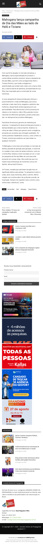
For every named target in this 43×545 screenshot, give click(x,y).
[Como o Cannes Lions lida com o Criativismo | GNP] (8, 229)
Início (3, 11)
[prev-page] (3, 258)
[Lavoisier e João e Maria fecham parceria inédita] (8, 240)
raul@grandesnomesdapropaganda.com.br (21, 520)
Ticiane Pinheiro (32, 189)
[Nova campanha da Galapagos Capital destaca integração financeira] (8, 251)
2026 (4, 232)
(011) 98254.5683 (15, 517)
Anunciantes (9, 11)
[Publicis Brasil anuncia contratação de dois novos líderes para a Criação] (8, 450)
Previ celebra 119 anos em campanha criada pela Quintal (11, 212)
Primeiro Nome (8, 270)
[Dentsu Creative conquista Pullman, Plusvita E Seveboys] (8, 439)
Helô (17, 189)
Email (5, 276)
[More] (37, 37)
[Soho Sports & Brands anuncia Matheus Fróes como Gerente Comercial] (8, 472)
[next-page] (6, 258)
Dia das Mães (11, 189)
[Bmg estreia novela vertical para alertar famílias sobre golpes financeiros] (8, 461)
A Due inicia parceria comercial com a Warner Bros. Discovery (33, 212)
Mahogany (23, 189)
